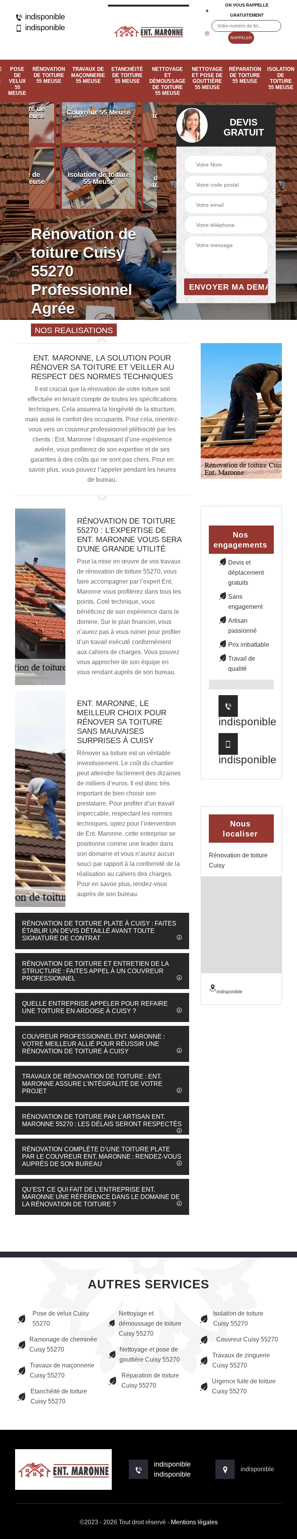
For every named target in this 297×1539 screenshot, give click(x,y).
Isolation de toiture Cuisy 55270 (238, 1318)
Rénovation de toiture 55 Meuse (48, 75)
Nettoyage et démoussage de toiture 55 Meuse (167, 81)
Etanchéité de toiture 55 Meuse (127, 75)
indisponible (44, 16)
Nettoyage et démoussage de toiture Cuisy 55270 (150, 1323)
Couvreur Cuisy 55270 (247, 1339)
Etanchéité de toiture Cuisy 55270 (59, 1396)
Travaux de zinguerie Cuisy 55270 (241, 1360)
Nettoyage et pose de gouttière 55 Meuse (207, 78)
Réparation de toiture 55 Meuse (245, 75)
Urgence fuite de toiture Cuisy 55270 (244, 1386)
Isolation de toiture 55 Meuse (280, 78)
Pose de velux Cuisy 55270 (60, 1318)
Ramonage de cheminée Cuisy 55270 (63, 1344)
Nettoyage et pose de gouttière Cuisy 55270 (149, 1354)
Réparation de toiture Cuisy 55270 (150, 1380)
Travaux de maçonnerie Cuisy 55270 (62, 1370)
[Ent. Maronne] (148, 30)
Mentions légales (194, 1522)
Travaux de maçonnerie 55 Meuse (88, 75)
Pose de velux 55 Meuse (17, 81)
